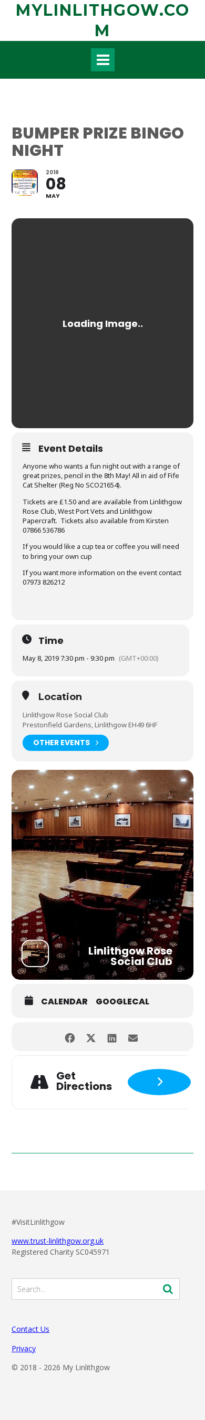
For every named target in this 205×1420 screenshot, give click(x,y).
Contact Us (30, 1329)
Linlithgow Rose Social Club (65, 714)
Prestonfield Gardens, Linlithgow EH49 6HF (90, 724)
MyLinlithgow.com (103, 20)
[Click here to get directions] (159, 1082)
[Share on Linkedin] (111, 1036)
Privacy (24, 1348)
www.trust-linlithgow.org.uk (58, 1241)
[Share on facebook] (69, 1036)
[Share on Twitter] (90, 1036)
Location (60, 697)
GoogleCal (122, 1001)
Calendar (64, 1001)
